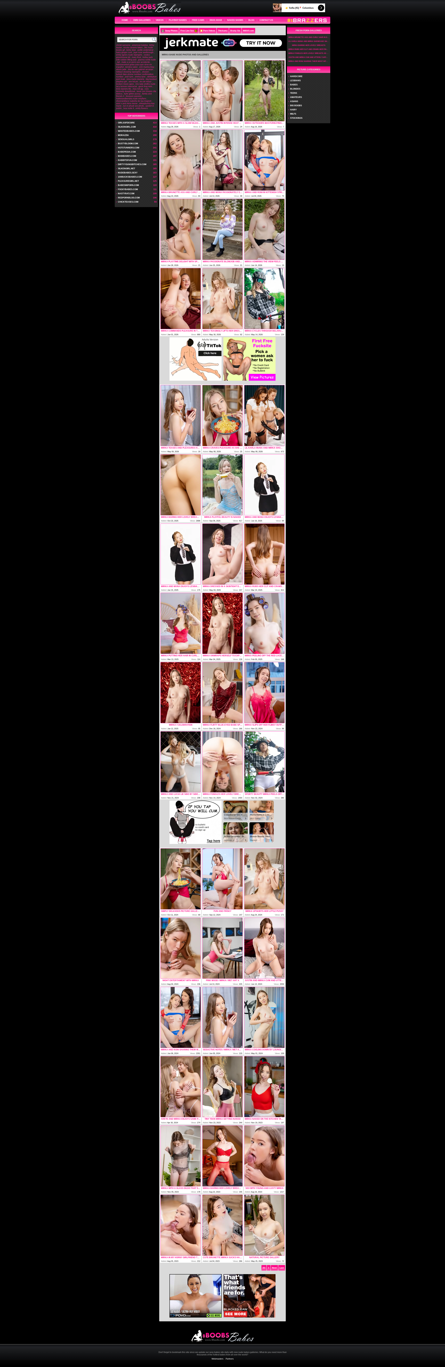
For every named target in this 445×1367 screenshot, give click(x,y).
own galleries (142, 20)
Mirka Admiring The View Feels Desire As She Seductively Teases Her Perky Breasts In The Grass (264, 261)
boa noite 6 (128, 108)
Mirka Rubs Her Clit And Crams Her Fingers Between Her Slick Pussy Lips (264, 586)
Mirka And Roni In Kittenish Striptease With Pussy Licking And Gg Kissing (264, 192)
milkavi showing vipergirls (128, 72)
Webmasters (217, 1359)
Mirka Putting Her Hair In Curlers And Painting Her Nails (180, 655)
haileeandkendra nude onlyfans (131, 98)
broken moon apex (125, 84)
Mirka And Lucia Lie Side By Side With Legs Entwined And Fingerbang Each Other (180, 794)
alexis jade (121, 69)
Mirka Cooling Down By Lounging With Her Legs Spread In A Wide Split (264, 1049)
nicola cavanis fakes (133, 47)
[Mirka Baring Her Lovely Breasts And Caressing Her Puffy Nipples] (222, 1155)
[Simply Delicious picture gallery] (180, 878)
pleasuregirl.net (128, 181)
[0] (264, 1268)
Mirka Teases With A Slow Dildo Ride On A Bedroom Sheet (180, 123)
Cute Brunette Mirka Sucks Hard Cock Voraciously (222, 1257)
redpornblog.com (129, 198)
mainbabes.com (127, 156)
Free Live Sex (187, 31)
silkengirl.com (127, 127)
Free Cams (198, 20)
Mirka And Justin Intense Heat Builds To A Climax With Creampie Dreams (222, 123)
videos (160, 20)
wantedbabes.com (129, 131)
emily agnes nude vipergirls (129, 55)
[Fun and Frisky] (222, 878)
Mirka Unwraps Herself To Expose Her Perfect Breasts (222, 655)
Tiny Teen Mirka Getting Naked (223, 1119)
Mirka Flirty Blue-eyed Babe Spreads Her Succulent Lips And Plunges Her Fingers (222, 725)
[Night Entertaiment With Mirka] (180, 948)
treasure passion (134, 96)
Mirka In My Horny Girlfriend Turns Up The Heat (180, 1257)
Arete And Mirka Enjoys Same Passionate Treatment (180, 1119)
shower (145, 72)
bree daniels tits (123, 89)
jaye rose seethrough (143, 52)
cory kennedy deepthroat (132, 90)
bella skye (131, 50)
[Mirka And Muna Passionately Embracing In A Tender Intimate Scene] (222, 160)
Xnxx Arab (215, 20)
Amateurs (296, 97)
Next (274, 1268)
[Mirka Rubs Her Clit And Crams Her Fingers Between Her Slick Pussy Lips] (264, 554)
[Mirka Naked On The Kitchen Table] (264, 1086)
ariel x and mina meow (126, 103)
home (125, 20)
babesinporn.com (128, 185)
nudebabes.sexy (127, 173)
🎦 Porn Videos (207, 31)
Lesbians (295, 80)
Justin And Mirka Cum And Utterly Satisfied (264, 980)
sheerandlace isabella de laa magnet (133, 101)
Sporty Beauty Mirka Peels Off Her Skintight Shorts (264, 794)
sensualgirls (126, 139)
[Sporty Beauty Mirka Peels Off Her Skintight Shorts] (264, 761)
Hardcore (296, 76)
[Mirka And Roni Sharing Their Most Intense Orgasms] (180, 1017)
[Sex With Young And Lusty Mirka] (264, 1155)
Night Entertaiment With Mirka (181, 980)
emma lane (140, 77)
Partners (230, 1359)
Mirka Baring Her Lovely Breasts (180, 517)
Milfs (293, 114)
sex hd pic (133, 81)
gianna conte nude (147, 59)
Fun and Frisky (222, 911)
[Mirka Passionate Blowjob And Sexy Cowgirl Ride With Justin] (222, 229)
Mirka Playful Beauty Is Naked (222, 517)
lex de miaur (145, 81)
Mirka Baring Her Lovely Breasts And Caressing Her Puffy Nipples (222, 1188)
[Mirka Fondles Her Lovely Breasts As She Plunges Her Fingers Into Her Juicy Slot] (222, 761)
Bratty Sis (235, 31)
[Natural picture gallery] (264, 1225)
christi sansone (123, 45)
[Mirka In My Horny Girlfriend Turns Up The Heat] (180, 1225)
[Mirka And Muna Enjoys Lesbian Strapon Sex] (264, 484)
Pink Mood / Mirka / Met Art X (222, 980)
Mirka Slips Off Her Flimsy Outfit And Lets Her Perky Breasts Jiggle (264, 725)
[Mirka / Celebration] (180, 692)
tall (118, 62)
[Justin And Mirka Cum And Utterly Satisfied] (264, 948)
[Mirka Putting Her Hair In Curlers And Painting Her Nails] (180, 623)
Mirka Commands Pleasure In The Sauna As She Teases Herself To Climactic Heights (180, 331)
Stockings (296, 118)
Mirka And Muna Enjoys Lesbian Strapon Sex (264, 517)
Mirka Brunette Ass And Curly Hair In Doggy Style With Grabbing (180, 192)
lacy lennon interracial (126, 86)
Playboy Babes (178, 20)
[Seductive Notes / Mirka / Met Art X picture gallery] (222, 1017)
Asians (294, 101)
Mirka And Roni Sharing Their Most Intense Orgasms (180, 1049)
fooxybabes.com (128, 189)
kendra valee (131, 67)
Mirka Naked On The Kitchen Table (264, 1119)
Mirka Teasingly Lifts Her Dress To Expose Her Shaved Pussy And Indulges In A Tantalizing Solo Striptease (222, 331)
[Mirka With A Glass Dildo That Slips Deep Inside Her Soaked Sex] (180, 1155)
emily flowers (142, 108)
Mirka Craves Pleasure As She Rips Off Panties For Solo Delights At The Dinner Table (222, 448)
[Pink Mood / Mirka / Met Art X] (222, 948)
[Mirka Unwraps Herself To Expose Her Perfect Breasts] (222, 623)
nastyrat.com (126, 193)
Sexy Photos (171, 31)
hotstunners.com (128, 148)
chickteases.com (128, 202)
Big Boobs (296, 105)
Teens (293, 93)
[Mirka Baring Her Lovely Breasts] (180, 484)
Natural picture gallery (264, 1257)
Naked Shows (235, 20)
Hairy (293, 109)
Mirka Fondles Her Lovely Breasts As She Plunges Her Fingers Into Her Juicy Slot (222, 794)
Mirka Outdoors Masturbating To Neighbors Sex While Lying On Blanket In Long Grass (264, 123)
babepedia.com (127, 152)
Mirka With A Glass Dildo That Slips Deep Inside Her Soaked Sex (180, 1188)
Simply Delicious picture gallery (180, 911)
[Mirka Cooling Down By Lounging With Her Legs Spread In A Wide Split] (264, 1017)
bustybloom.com (128, 143)
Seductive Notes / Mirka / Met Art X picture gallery (222, 1049)
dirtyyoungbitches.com (132, 164)
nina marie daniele (135, 79)
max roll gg (138, 89)
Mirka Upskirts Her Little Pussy (264, 911)
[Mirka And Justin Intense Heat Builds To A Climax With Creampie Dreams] (222, 90)
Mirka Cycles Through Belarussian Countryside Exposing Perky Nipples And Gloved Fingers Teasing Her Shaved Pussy (264, 331)
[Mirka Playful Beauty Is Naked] (222, 484)
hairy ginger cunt (124, 52)
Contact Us (266, 20)
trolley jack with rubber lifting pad (134, 58)
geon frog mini (145, 86)
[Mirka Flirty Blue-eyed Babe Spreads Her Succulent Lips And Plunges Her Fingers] (222, 692)
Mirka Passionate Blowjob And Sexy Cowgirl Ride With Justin (222, 261)
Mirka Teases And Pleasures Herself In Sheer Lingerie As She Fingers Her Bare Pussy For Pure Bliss (180, 448)
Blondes (295, 89)
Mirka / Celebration (180, 725)
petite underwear (145, 50)
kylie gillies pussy (132, 94)
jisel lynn (129, 77)
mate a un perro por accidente (136, 62)
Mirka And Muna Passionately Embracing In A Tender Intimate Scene (222, 192)
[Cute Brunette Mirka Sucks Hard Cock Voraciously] (222, 1225)
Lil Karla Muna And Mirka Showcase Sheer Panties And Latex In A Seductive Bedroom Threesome (264, 448)
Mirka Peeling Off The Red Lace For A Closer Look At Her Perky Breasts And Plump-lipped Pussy (264, 655)
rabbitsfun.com (127, 160)
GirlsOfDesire (126, 123)
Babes (294, 84)
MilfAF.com (248, 31)
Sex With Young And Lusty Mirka (264, 1188)
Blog (251, 20)
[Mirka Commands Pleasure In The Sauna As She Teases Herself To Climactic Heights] (180, 298)
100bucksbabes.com (130, 177)
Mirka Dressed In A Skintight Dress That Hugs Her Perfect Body (222, 586)
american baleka (140, 45)
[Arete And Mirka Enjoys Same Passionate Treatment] (180, 1086)
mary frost (136, 57)
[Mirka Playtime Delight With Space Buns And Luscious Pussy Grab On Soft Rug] (180, 229)
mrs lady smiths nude (145, 84)
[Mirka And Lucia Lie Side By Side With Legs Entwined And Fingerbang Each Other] (180, 761)
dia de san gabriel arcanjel (140, 69)
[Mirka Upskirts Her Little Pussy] (264, 878)
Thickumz (223, 31)
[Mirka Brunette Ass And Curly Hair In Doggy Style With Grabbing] (180, 160)
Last (282, 1268)
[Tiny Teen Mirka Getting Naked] (222, 1086)
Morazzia (123, 135)
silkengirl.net (126, 168)
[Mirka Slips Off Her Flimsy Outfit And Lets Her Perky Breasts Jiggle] (264, 692)
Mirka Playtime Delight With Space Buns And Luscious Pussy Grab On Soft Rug (180, 261)
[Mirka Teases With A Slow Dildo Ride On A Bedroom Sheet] (180, 90)
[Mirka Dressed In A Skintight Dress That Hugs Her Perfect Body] (222, 554)
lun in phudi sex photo (133, 106)
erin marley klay (146, 67)
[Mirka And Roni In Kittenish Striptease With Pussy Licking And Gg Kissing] (264, 160)
